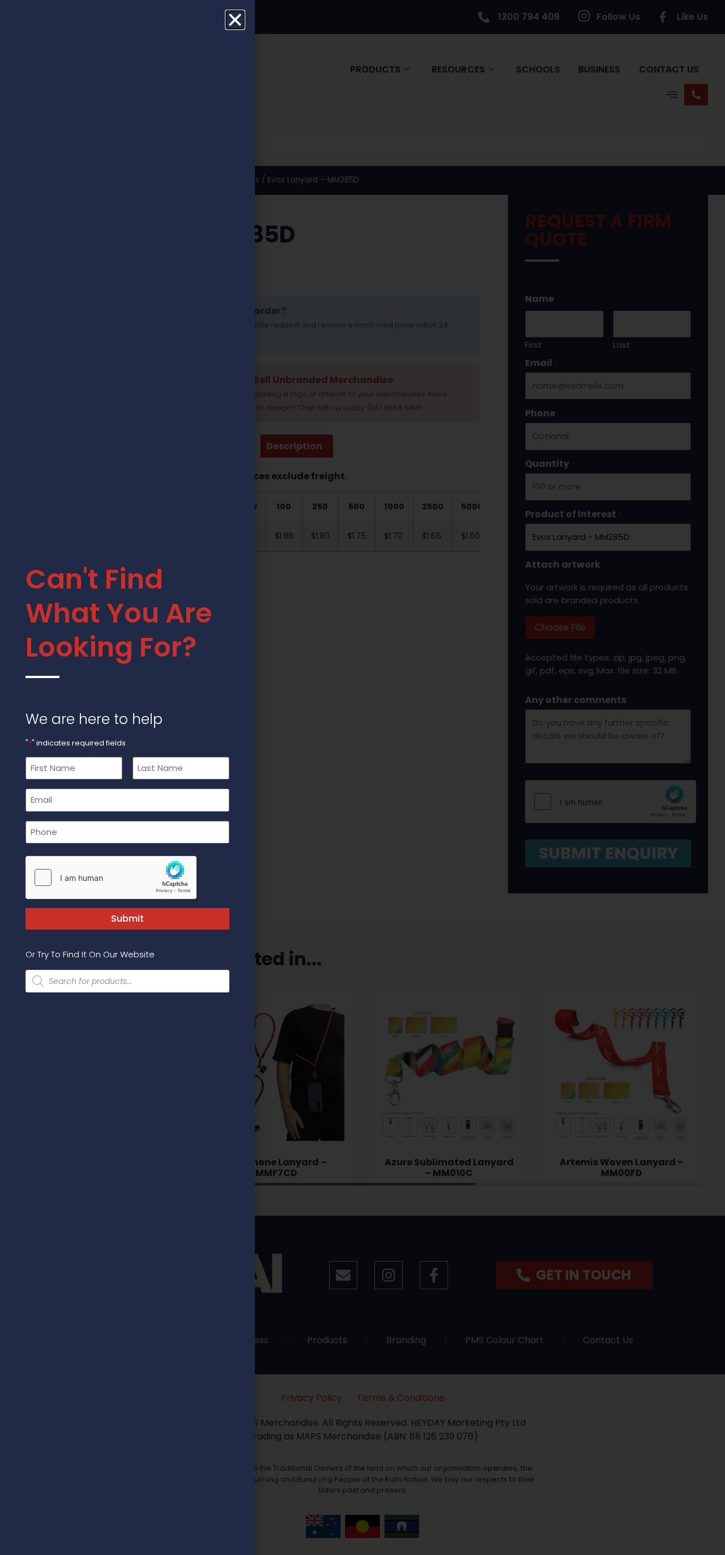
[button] (235, 19)
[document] (362, 777)
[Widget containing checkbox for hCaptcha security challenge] (111, 877)
